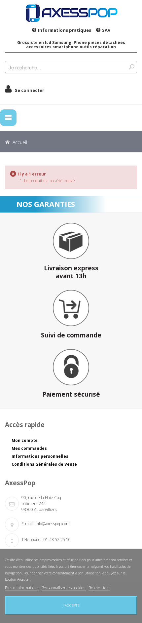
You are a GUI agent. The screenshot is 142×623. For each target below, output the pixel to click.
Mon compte (25, 440)
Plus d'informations (22, 588)
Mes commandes (29, 448)
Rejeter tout (99, 588)
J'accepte (71, 605)
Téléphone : (32, 539)
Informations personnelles (40, 456)
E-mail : (28, 523)
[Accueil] (71, 13)
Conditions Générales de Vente (44, 464)
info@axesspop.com (53, 523)
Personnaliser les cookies (64, 588)
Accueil (20, 142)
